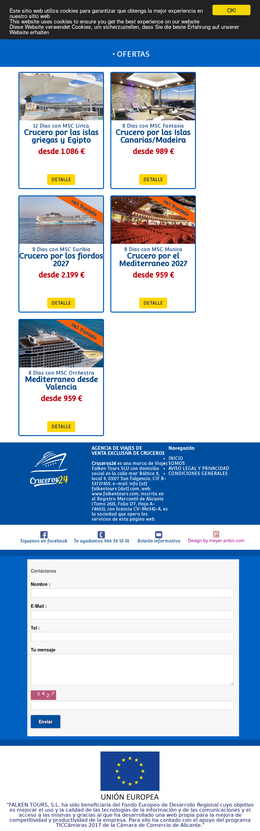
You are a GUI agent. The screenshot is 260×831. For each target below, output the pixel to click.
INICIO (175, 458)
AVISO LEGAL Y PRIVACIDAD (198, 468)
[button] (61, 179)
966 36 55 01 (116, 540)
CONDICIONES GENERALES (198, 473)
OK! (231, 10)
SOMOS (176, 463)
